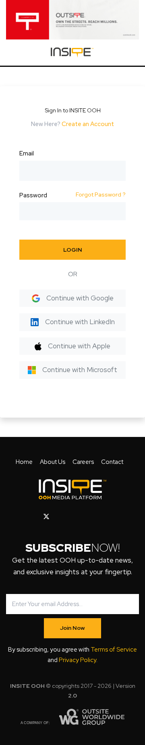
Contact (112, 462)
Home (24, 462)
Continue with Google (80, 298)
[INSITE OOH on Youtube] (60, 516)
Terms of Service (114, 650)
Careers (83, 462)
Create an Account (88, 124)
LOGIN (72, 249)
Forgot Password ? (101, 194)
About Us (52, 462)
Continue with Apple (79, 345)
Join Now (72, 627)
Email (26, 153)
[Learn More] (72, 19)
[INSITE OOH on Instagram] (73, 516)
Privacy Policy (77, 660)
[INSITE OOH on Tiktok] (111, 516)
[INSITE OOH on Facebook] (33, 516)
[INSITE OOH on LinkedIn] (98, 516)
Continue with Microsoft (79, 369)
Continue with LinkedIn (80, 321)
